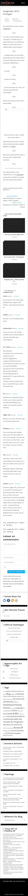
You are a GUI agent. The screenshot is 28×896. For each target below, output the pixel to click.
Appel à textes (11, 691)
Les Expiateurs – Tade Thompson (10, 869)
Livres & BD (12, 713)
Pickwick (6, 428)
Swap (4, 733)
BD (23, 691)
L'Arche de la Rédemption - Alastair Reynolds (13, 851)
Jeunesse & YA (8, 711)
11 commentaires (17, 21)
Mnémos (5, 716)
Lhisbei (7, 19)
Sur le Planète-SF (10, 829)
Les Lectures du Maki (8, 778)
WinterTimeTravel (7, 735)
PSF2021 (8, 728)
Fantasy (16, 188)
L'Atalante (19, 710)
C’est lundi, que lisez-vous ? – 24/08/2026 (12, 835)
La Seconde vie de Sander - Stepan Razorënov (13, 855)
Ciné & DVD (7, 696)
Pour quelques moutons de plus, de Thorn (13, 872)
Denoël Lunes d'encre (8, 699)
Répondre (16, 296)
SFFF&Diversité (6, 731)
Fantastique (11, 188)
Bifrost (4, 694)
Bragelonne (13, 694)
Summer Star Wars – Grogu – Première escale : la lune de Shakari (14, 778)
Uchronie (9, 733)
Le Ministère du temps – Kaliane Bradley (12, 751)
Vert (4, 782)
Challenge (20, 694)
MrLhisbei (11, 716)
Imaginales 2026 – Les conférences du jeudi (13, 754)
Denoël (22, 696)
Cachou (5, 484)
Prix (20, 724)
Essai (18, 702)
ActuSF (4, 691)
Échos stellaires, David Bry (9, 834)
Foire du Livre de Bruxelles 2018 (14, 234)
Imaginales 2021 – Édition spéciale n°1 (14, 280)
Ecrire (14, 702)
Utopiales (17, 733)
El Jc (4, 455)
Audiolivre (19, 691)
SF (22, 727)
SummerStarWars (17, 730)
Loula (5, 296)
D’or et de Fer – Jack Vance (9, 844)
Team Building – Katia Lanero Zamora (11, 756)
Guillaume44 (7, 328)
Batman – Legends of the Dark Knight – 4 (12, 861)
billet (13, 146)
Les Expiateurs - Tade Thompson (10, 867)
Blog (8, 693)
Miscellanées (21, 714)
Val (4, 394)
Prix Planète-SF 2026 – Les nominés (11, 765)
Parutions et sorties (11, 724)
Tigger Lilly (6, 415)
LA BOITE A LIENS (14, 637)
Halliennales (12, 708)
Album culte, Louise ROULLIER (10, 838)
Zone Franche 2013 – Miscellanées (14, 257)
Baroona (5, 798)
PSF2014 (4, 728)
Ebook (9, 701)
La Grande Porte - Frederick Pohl (10, 854)
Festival (7, 21)
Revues (12, 728)
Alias (4, 794)
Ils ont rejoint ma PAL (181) (9, 763)
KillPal (14, 710)
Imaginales (6, 29)
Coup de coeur (15, 696)
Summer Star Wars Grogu (14, 628)
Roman (17, 727)
